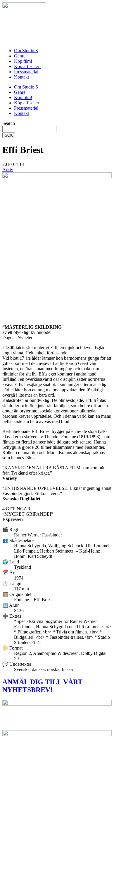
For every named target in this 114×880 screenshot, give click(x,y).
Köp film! (23, 61)
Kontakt (21, 76)
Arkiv (7, 169)
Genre (19, 55)
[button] (13, 164)
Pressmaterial (26, 71)
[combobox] (29, 129)
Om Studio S (26, 50)
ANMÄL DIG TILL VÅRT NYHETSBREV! (42, 686)
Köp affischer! (27, 66)
